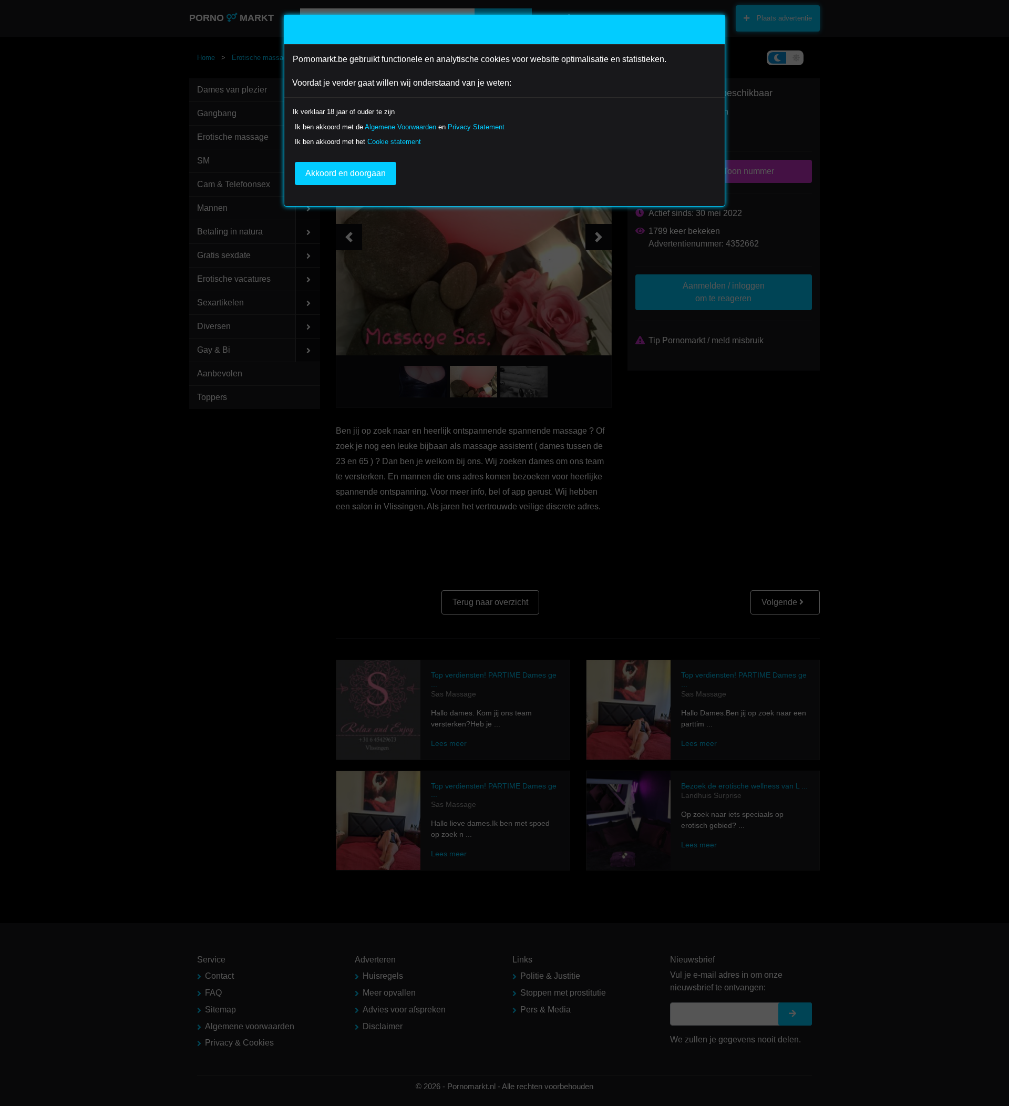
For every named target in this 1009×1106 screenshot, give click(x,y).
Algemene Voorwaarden (400, 127)
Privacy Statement (476, 127)
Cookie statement (394, 142)
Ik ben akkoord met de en (399, 127)
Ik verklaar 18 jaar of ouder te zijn (344, 112)
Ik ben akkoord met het (358, 142)
